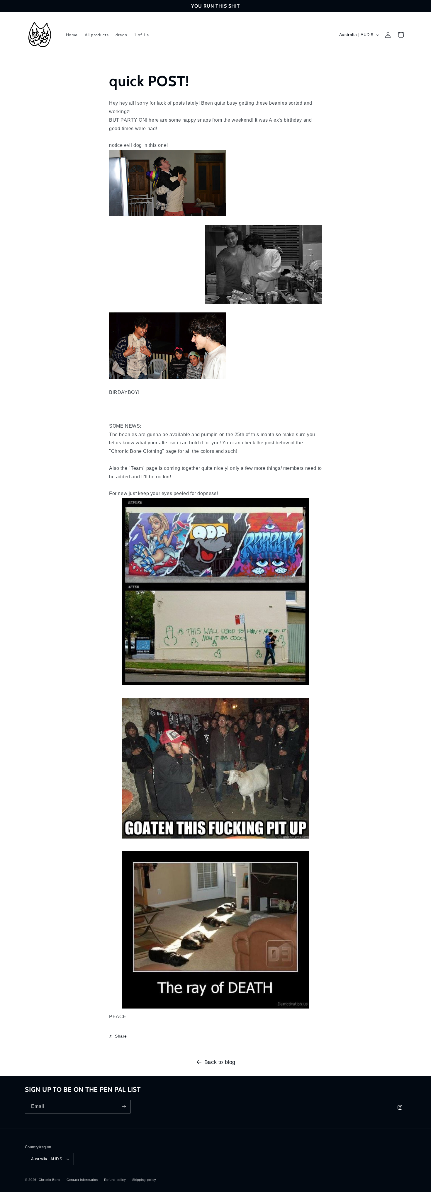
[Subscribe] (123, 1106)
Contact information (82, 1179)
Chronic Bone (49, 1179)
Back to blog (219, 1062)
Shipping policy (144, 1179)
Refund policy (115, 1179)
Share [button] (121, 1036)
